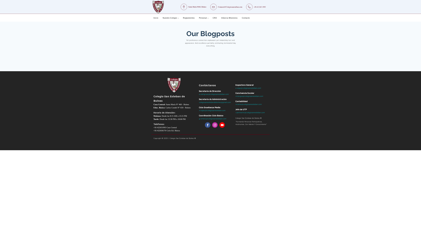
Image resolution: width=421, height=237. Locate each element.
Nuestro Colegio (170, 18)
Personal (203, 18)
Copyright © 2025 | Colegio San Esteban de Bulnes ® (174, 138)
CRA (215, 18)
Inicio (155, 18)
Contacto (246, 18)
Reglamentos (189, 18)
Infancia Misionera (229, 18)
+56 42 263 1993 (260, 7)
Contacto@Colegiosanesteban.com (230, 7)
